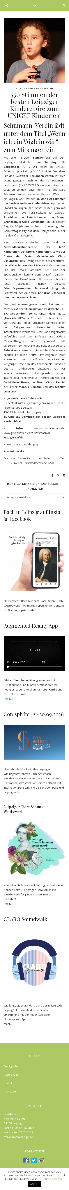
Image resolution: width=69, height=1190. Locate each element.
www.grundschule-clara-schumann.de (27, 433)
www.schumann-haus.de (49, 428)
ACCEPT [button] (34, 1184)
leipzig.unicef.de (14, 437)
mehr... (8, 1024)
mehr (7, 903)
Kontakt (9, 1083)
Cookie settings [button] (52, 1178)
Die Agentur (11, 1066)
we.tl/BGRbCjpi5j (27, 444)
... (8, 698)
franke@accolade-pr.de (40, 463)
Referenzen (11, 1074)
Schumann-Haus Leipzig (34, 88)
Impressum (11, 1091)
